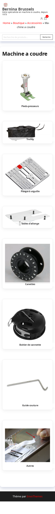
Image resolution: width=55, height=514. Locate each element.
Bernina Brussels (18, 9)
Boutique (18, 23)
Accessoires (34, 23)
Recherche (46, 37)
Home (6, 23)
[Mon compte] (41, 18)
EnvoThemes (35, 496)
